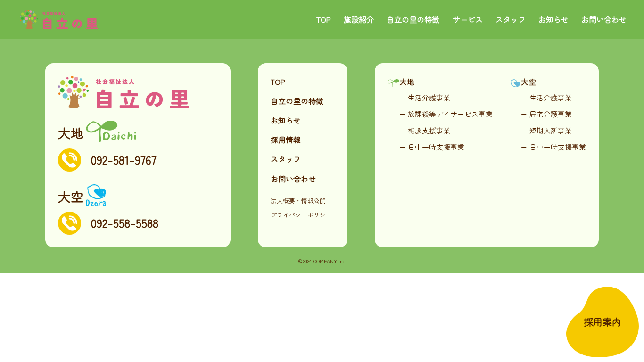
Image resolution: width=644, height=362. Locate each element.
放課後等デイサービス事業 (450, 114)
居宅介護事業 (550, 114)
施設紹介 (359, 19)
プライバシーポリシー (301, 214)
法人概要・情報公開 (298, 200)
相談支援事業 (429, 130)
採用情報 (286, 139)
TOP (323, 19)
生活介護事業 (429, 97)
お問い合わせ (604, 19)
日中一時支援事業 (436, 147)
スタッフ (510, 19)
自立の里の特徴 (413, 19)
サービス (468, 19)
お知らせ (553, 19)
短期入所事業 (550, 130)
